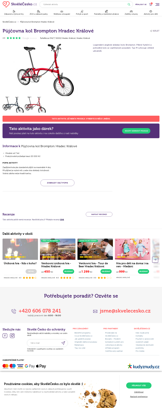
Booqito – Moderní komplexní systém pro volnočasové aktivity (114, 342)
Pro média (140, 351)
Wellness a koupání (62, 14)
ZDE (62, 220)
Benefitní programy (83, 333)
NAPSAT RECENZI (99, 214)
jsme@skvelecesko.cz (125, 311)
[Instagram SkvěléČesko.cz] (12, 335)
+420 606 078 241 (40, 311)
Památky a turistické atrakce (106, 14)
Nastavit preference (139, 397)
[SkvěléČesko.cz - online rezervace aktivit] (20, 4)
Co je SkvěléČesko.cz (83, 336)
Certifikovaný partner (114, 351)
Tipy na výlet (80, 348)
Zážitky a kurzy (131, 14)
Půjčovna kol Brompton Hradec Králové (37, 22)
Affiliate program (112, 348)
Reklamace (79, 345)
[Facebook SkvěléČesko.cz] (5, 335)
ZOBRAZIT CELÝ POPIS (57, 183)
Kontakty (139, 336)
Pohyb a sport (82, 14)
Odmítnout (139, 392)
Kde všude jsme (142, 333)
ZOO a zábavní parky (39, 14)
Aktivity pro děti (151, 14)
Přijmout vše (139, 385)
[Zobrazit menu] (157, 4)
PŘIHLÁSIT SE (140, 4)
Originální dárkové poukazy (86, 342)
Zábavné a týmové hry (14, 14)
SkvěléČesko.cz (9, 22)
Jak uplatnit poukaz (83, 339)
